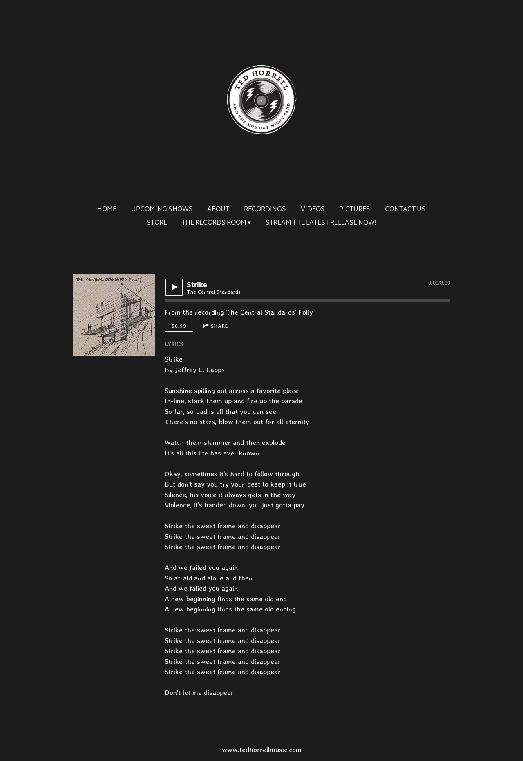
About (218, 210)
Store (157, 223)
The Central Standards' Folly (269, 312)
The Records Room (214, 223)
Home (106, 210)
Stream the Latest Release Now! (321, 223)
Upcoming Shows (162, 210)
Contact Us (405, 210)
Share (219, 326)
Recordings (265, 210)
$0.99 (179, 326)
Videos (313, 210)
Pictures (354, 210)
